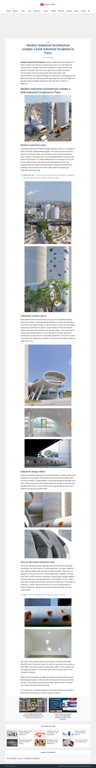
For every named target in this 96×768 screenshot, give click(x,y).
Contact (68, 766)
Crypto (76, 11)
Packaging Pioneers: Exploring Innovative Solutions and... (52, 741)
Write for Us (88, 766)
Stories (83, 11)
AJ (44, 57)
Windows (61, 11)
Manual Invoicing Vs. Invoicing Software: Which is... (80, 732)
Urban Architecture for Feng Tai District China (47, 595)
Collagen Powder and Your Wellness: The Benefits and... (53, 732)
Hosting (69, 11)
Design (15, 11)
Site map (76, 766)
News (60, 766)
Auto (29, 11)
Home (9, 11)
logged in (20, 758)
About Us (64, 766)
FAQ (72, 766)
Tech (22, 11)
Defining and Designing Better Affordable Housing (25, 741)
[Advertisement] (48, 25)
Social (45, 11)
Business (37, 11)
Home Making (81, 766)
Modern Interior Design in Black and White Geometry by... (25, 732)
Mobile (53, 11)
